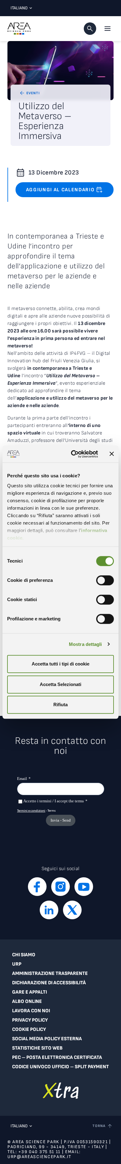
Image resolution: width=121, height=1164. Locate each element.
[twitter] (72, 910)
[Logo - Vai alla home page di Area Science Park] (19, 28)
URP (16, 964)
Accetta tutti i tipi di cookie (60, 663)
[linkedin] (49, 910)
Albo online (27, 1001)
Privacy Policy (30, 1020)
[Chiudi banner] (112, 454)
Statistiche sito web (37, 1048)
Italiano (19, 8)
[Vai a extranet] (60, 1090)
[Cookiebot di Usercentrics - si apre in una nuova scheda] (73, 454)
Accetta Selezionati (60, 684)
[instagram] (60, 886)
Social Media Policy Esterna (47, 1039)
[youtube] (83, 886)
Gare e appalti (29, 992)
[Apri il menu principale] (107, 28)
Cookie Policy (29, 1029)
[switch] (105, 580)
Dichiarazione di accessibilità (49, 983)
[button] (90, 28)
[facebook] (37, 886)
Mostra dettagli (85, 644)
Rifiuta (60, 704)
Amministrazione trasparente (50, 973)
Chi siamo (23, 955)
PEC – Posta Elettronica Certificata (57, 1057)
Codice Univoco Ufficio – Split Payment (60, 1067)
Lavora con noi (31, 1011)
